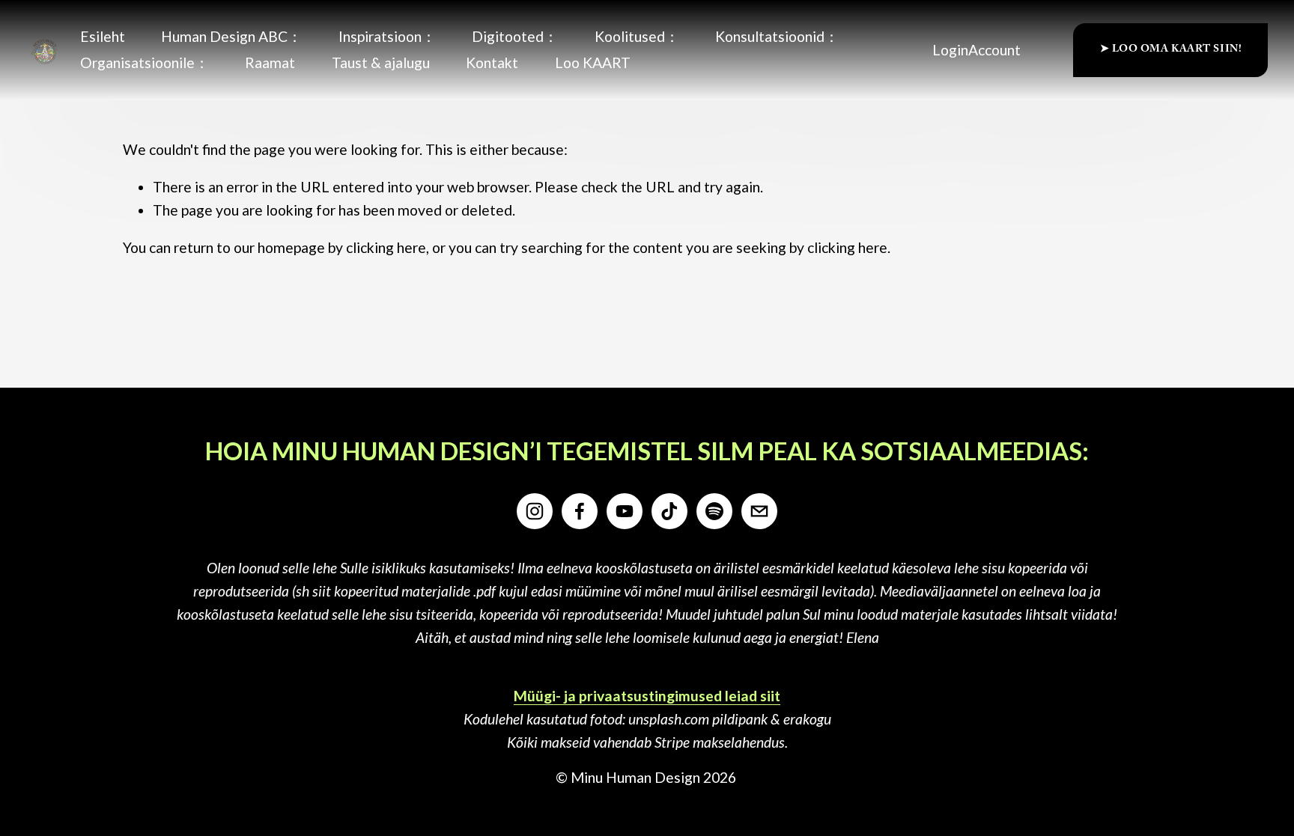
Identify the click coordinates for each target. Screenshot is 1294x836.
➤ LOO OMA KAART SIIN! (1171, 50)
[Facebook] (580, 511)
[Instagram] (535, 511)
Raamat (270, 62)
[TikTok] (669, 511)
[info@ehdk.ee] (759, 511)
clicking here (386, 247)
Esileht (102, 36)
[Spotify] (714, 511)
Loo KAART (593, 62)
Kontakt (492, 62)
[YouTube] (625, 511)
